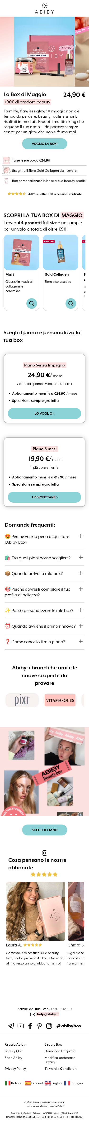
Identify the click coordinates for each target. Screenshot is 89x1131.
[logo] (44, 8)
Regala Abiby (15, 1045)
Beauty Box (53, 1045)
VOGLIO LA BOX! (44, 144)
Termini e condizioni (36, 1106)
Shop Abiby (13, 1058)
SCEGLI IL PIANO (44, 830)
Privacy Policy (15, 1069)
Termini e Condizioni (61, 1069)
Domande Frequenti (60, 1051)
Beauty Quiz (14, 1051)
